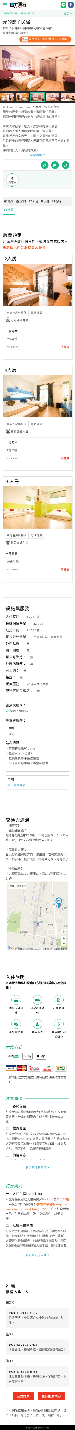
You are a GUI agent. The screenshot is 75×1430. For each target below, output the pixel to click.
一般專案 (12, 331)
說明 (58, 201)
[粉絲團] (55, 165)
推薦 (10, 209)
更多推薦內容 (51, 1396)
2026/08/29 (13, 347)
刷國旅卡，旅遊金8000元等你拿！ (48, 39)
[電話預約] (65, 165)
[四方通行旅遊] (18, 6)
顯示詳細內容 (17, 785)
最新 (11, 201)
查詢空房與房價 (17, 312)
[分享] (44, 165)
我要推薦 (23, 1396)
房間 (23, 201)
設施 (35, 201)
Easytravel (43, 1428)
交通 (47, 201)
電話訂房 (36, 312)
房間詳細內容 (19, 320)
